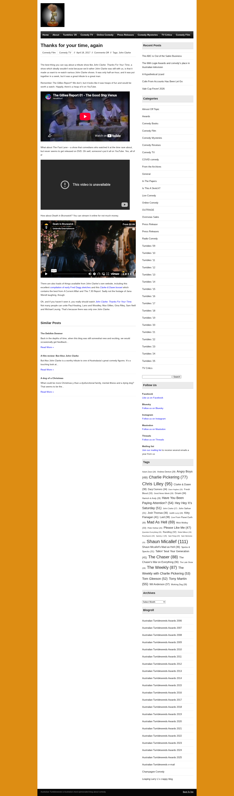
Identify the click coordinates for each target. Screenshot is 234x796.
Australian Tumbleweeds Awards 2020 (162, 721)
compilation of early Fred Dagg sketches (70, 287)
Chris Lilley (157, 483)
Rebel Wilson (184, 532)
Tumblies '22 (148, 339)
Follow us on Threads (153, 439)
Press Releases (125, 34)
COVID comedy (150, 159)
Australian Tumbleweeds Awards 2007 (162, 627)
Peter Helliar (155, 528)
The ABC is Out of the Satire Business (162, 56)
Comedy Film (183, 34)
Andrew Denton (166, 472)
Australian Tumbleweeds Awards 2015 (162, 685)
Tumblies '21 (148, 332)
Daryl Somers (157, 489)
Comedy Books (150, 123)
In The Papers (149, 181)
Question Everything (152, 532)
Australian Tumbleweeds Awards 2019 (162, 714)
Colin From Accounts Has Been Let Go (162, 81)
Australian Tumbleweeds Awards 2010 (162, 649)
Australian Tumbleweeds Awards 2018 (162, 707)
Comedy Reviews (151, 145)
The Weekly (162, 567)
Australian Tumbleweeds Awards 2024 (162, 750)
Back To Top (188, 792)
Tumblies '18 (148, 310)
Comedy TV (87, 34)
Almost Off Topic (150, 109)
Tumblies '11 (148, 260)
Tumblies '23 (148, 346)
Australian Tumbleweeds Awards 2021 (162, 728)
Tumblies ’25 (70, 34)
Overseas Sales (150, 217)
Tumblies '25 (148, 361)
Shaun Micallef (167, 541)
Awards (146, 116)
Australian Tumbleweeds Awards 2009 (162, 642)
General (146, 174)
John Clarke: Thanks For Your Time (113, 301)
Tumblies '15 (148, 289)
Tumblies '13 (148, 274)
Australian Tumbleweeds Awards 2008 (162, 635)
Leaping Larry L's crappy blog (157, 779)
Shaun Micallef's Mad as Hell (161, 547)
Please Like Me (177, 527)
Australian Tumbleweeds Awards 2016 (162, 692)
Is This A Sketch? (151, 188)
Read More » (47, 347)
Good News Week (164, 493)
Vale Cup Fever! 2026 (153, 88)
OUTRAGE (148, 209)
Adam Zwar (149, 472)
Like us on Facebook (152, 397)
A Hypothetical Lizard (153, 74)
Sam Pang (174, 536)
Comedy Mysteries (148, 34)
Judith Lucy (176, 513)
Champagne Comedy (153, 771)
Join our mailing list (151, 450)
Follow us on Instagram (154, 418)
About (56, 34)
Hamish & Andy (151, 498)
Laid (165, 517)
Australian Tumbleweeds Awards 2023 (162, 743)
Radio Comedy (150, 238)
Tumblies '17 (148, 303)
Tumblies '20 (148, 325)
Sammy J (161, 536)
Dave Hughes (175, 489)
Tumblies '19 (148, 317)
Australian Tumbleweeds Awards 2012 (162, 663)
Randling (170, 532)
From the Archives (151, 166)
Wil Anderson (159, 584)
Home (46, 34)
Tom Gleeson (155, 578)
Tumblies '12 (148, 267)
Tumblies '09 (148, 245)
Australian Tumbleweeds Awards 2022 (162, 735)
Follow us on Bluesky (152, 408)
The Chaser (163, 557)
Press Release (150, 224)
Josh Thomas (158, 513)
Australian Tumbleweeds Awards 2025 (162, 757)
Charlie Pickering (168, 477)
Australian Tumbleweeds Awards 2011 (162, 656)
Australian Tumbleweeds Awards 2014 (162, 678)
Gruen (180, 493)
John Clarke (125, 52)
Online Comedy (105, 34)
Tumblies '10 (148, 253)
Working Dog (179, 584)
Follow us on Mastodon (154, 429)
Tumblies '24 (148, 353)
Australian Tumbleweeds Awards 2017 (162, 699)
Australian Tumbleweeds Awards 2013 (162, 671)
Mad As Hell (161, 522)
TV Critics (167, 34)
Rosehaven (148, 536)
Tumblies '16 (148, 296)
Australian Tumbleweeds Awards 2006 (162, 620)
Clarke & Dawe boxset (111, 287)
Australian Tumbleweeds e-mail (158, 764)
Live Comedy (149, 195)
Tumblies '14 (148, 281)
